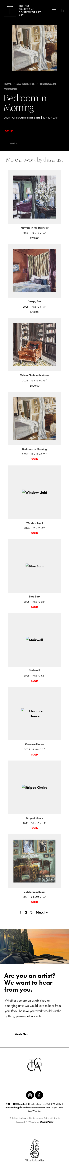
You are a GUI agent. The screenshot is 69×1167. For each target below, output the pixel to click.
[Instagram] (30, 1095)
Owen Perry (46, 1121)
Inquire (13, 143)
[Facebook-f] (39, 1095)
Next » (42, 912)
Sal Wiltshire (25, 84)
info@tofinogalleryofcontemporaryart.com (28, 1107)
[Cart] (62, 10)
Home (8, 84)
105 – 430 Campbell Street (20, 1104)
